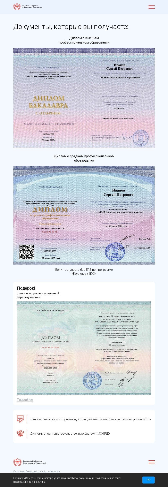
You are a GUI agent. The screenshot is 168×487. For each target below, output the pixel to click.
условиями (60, 478)
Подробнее (25, 400)
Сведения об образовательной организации (36, 471)
